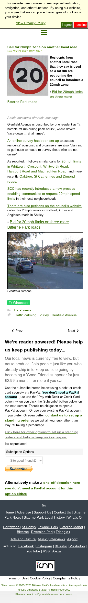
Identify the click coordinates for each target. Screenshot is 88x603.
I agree (67, 25)
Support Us (42, 512)
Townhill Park (48, 527)
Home (9, 512)
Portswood (11, 527)
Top (44, 505)
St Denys (29, 527)
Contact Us (62, 512)
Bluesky (61, 546)
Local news (22, 310)
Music (43, 539)
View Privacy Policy (30, 23)
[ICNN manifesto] (44, 566)
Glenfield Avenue (64, 315)
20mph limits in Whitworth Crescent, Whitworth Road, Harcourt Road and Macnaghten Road (44, 166)
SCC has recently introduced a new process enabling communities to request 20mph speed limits (43, 193)
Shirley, (44, 315)
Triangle (62, 532)
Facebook (26, 546)
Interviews (57, 539)
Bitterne (23, 532)
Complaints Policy (66, 578)
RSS (47, 551)
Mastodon (77, 546)
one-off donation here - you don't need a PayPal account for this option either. (43, 488)
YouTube (33, 551)
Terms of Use (17, 578)
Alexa (57, 551)
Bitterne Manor (71, 527)
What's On (75, 517)
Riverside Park (42, 532)
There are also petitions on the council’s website (44, 206)
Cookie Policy (40, 578)
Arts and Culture (23, 539)
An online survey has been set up (33, 141)
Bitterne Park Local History (44, 517)
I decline (81, 25)
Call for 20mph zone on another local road (42, 47)
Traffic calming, (26, 315)
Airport (72, 539)
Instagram (44, 546)
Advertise (24, 512)
